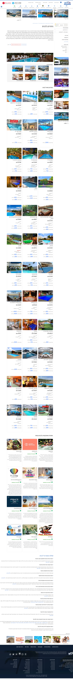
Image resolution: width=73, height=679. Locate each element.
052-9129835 (19, 248)
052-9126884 (19, 419)
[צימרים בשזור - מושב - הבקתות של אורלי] (14, 272)
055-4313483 (34, 162)
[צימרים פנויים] (66, 6)
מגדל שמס (67, 77)
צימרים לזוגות (45, 2)
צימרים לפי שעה (27, 668)
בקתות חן (35, 331)
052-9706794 (19, 191)
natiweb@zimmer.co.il (69, 667)
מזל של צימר (19, 188)
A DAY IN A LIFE (34, 451)
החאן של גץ (19, 359)
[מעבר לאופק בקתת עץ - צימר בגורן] (30, 215)
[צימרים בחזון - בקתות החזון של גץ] (45, 101)
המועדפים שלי (56, 2)
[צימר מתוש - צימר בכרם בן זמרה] (30, 358)
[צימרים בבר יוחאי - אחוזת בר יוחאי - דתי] (14, 130)
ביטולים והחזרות (47, 647)
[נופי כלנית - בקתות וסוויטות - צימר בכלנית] (45, 386)
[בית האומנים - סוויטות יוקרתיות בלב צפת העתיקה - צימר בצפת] (45, 215)
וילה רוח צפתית (19, 331)
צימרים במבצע (27, 661)
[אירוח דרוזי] (37, 6)
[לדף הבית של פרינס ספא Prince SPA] (14, 507)
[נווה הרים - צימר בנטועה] (45, 244)
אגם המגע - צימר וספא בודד (17, 160)
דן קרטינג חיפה (50, 536)
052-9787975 (19, 276)
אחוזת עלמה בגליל (34, 160)
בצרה (68, 88)
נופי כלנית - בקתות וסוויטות (48, 388)
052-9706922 (34, 276)
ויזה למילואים (43, 7)
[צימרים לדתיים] (26, 6)
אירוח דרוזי (37, 7)
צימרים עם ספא (19, 643)
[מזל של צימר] (14, 187)
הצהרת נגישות (33, 647)
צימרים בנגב (53, 665)
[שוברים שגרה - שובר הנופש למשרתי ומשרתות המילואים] (43, 6)
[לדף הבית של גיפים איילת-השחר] (30, 535)
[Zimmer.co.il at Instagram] (22, 654)
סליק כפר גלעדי (18, 536)
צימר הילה (35, 102)
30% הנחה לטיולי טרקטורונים (17, 622)
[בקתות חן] (30, 329)
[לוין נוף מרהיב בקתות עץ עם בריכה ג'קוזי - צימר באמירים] (14, 215)
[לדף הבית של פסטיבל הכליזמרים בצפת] (30, 478)
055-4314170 (34, 105)
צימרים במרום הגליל (41, 23)
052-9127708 (50, 220)
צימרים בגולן (53, 668)
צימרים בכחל (40, 665)
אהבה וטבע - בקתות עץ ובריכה (48, 331)
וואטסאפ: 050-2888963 (69, 663)
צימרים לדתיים (26, 7)
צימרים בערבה (53, 666)
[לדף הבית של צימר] (67, 4)
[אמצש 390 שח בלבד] (61, 108)
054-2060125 (50, 333)
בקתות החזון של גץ (50, 102)
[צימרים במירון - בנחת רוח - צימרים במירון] (30, 130)
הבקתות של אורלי (18, 274)
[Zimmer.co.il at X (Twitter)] (13, 654)
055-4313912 (50, 105)
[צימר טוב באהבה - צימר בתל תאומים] (30, 272)
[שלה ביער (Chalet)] (30, 301)
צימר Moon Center (34, 18)
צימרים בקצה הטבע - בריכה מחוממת (63, 121)
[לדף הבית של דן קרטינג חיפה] (45, 535)
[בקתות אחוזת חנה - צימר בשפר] (30, 244)
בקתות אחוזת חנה (34, 245)
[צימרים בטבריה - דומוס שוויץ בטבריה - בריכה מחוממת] (14, 101)
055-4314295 (50, 248)
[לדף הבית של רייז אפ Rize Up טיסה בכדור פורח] (14, 478)
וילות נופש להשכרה (54, 8)
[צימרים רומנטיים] (56, 642)
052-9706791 (19, 333)
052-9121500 (34, 134)
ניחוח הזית (35, 416)
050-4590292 (50, 134)
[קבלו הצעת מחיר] (16, 4)
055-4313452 (50, 390)
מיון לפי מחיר (24, 44)
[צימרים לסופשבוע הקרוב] (5, 4)
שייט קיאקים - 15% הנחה (42, 622)
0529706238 (34, 305)
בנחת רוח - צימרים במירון (33, 131)
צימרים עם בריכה (60, 7)
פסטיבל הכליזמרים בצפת (33, 479)
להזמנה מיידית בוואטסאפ (31, 453)
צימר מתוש (35, 359)
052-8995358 (50, 191)
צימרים (52, 23)
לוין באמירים (51, 18)
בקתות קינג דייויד (50, 160)
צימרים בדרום (53, 663)
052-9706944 (19, 134)
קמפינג (28, 669)
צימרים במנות (40, 671)
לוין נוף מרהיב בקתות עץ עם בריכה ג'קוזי (15, 217)
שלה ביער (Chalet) (34, 302)
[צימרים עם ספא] (20, 642)
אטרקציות (14, 7)
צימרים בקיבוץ (20, 7)
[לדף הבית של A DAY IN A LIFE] (30, 450)
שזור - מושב (67, 99)
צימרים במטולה (40, 666)
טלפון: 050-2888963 (69, 662)
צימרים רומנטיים (56, 643)
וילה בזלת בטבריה (50, 131)
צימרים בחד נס (40, 662)
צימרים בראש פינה (39, 669)
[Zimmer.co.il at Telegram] (16, 654)
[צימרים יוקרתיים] (48, 6)
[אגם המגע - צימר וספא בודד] (14, 158)
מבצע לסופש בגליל (33, 80)
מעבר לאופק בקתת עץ (33, 217)
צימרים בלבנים (35, 23)
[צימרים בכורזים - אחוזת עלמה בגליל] (30, 158)
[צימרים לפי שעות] (32, 6)
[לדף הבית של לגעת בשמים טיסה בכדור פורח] (45, 507)
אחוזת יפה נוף (66, 18)
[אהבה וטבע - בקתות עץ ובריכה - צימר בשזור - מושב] (45, 329)
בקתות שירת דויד (50, 416)
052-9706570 (34, 390)
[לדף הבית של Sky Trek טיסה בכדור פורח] (30, 507)
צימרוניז (36, 188)
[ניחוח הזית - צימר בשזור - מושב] (30, 415)
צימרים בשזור (40, 663)
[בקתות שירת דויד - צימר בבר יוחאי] (45, 415)
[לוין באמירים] (45, 10)
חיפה (68, 110)
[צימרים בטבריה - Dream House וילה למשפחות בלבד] (14, 301)
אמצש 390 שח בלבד (19, 80)
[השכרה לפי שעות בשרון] (61, 86)
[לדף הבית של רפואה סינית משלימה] (45, 478)
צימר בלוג (27, 647)
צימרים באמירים (39, 661)
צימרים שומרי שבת (47, 643)
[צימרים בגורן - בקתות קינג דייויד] (45, 158)
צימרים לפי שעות (31, 7)
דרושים (72, 671)
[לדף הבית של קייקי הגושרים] (45, 450)
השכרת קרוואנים (30, 2)
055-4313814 (50, 362)
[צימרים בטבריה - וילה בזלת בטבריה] (45, 130)
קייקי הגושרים (51, 451)
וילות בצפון (15, 662)
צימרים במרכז (53, 662)
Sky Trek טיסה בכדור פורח (33, 508)
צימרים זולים (28, 662)
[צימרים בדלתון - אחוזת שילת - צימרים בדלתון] (45, 358)
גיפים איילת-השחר (34, 536)
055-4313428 (50, 276)
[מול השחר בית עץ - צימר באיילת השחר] (14, 386)
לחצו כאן (47, 562)
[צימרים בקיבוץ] (20, 6)
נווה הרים (51, 245)
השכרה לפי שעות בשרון (65, 87)
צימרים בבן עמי (40, 667)
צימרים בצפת (40, 668)
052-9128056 (19, 390)
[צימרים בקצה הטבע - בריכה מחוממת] (61, 120)
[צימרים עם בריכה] (61, 6)
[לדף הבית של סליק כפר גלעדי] (14, 535)
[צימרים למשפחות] (66, 642)
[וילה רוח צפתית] (14, 329)
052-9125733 (50, 305)
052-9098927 (34, 219)
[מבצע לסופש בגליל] (61, 97)
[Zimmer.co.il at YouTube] (19, 653)
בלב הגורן (51, 188)
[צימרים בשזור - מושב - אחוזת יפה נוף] (14, 415)
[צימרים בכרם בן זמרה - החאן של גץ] (14, 358)
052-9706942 (34, 362)
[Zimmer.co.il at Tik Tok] (10, 654)
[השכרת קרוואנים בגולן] (61, 64)
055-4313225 (34, 419)
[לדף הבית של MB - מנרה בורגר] (14, 450)
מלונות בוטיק (15, 666)
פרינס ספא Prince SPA (17, 508)
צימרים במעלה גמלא (39, 672)
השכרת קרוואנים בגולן (65, 65)
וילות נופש (15, 661)
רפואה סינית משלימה (49, 479)
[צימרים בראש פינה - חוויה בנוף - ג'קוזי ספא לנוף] (30, 386)
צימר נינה (19, 245)
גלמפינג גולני (51, 274)
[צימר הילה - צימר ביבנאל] (30, 101)
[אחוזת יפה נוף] (61, 10)
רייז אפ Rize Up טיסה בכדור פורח (16, 479)
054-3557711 (34, 248)
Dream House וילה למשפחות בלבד (15, 302)
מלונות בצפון (15, 667)
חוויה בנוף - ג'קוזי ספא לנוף (33, 388)
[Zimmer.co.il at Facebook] (25, 654)
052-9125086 (34, 333)
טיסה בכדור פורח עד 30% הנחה (30, 622)
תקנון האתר (40, 647)
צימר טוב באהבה (34, 274)
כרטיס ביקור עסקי (19, 647)
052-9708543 (19, 219)
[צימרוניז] (30, 187)
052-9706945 (50, 419)
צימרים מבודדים (28, 643)
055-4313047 (19, 105)
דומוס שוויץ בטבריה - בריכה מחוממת (15, 102)
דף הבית (71, 668)
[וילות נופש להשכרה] (54, 6)
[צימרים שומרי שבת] (47, 642)
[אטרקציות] (14, 6)
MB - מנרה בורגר (18, 451)
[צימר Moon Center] (29, 10)
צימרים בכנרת (53, 667)
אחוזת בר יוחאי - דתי (18, 131)
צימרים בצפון (51, 2)
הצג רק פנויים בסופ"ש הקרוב (16, 44)
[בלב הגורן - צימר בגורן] (45, 187)
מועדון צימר (71, 670)
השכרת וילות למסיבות (13, 663)
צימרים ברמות (40, 670)
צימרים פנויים (66, 7)
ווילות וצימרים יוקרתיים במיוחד (37, 602)
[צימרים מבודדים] (29, 642)
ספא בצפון (15, 665)
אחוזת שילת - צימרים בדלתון (48, 359)
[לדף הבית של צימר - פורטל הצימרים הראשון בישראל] (70, 654)
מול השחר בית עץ (18, 388)
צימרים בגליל (53, 669)
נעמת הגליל (51, 302)
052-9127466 (19, 162)
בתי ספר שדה (27, 671)
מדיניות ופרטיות (55, 647)
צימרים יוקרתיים (48, 7)
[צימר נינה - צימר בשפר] (14, 244)
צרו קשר (39, 4)
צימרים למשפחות (38, 2)
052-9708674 (50, 162)
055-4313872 (19, 305)
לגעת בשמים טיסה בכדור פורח (48, 508)
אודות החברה (71, 669)
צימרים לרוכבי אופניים (26, 670)
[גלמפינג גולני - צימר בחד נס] (45, 272)
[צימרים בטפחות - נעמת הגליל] (45, 301)
